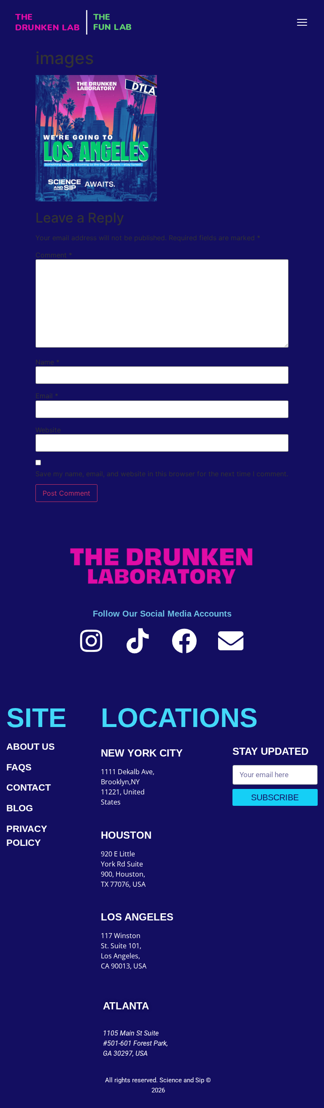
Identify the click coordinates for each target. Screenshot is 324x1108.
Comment (53, 255)
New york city (142, 753)
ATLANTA (126, 1005)
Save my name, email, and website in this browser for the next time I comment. (161, 473)
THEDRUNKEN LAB (47, 22)
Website (48, 430)
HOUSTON (126, 835)
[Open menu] (302, 22)
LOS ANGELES (137, 917)
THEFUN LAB (112, 22)
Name (47, 362)
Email (46, 395)
